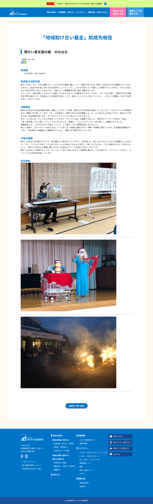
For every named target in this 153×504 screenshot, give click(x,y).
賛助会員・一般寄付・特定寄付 (65, 466)
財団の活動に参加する (60, 455)
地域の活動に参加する (60, 440)
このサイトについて (29, 461)
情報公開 (91, 12)
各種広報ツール (84, 463)
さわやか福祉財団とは (87, 440)
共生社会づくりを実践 (61, 450)
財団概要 (62, 12)
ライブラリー (81, 12)
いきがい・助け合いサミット (89, 456)
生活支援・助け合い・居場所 (64, 443)
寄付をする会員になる (118, 12)
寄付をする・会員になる (121, 442)
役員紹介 (82, 486)
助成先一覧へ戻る (76, 405)
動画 (81, 466)
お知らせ (70, 12)
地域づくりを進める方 (135, 12)
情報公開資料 (84, 483)
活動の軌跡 (83, 443)
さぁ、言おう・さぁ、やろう (89, 459)
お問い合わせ (102, 12)
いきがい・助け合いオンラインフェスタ (93, 452)
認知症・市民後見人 (61, 447)
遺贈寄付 (57, 470)
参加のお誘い (52, 12)
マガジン (82, 473)
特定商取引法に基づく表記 (31, 468)
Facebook (116, 454)
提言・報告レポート (86, 470)
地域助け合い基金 (60, 463)
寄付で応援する (58, 459)
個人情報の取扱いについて (31, 465)
